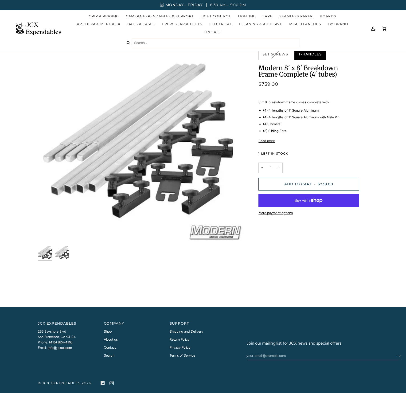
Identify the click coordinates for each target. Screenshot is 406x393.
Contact (110, 347)
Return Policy (180, 339)
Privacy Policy (180, 347)
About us (111, 339)
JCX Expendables (61, 383)
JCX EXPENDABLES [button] (57, 323)
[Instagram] (111, 383)
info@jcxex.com (60, 348)
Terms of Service (182, 355)
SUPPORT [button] (179, 323)
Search (109, 355)
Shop (108, 331)
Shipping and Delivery (186, 331)
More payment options (275, 213)
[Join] (394, 355)
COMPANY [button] (114, 323)
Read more (266, 141)
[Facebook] (103, 383)
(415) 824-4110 (60, 342)
